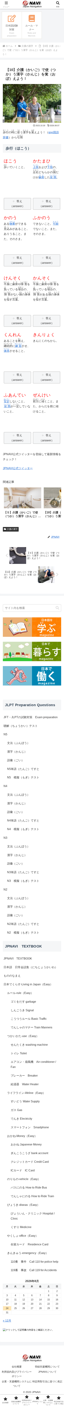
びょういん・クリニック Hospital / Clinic (33, 1216)
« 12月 (7, 1320)
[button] (54, 503)
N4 (5, 786)
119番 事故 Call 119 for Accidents (34, 1270)
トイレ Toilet (19, 1053)
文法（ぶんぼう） (18, 742)
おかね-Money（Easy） (22, 1135)
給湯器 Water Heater (25, 1084)
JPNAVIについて (47, 1371)
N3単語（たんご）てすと (23, 872)
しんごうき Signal (22, 1010)
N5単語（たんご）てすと (23, 768)
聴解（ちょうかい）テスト (21, 725)
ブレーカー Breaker (24, 1075)
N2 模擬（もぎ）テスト (23, 932)
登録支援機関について (47, 1366)
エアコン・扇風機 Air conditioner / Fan (33, 1064)
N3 (5, 837)
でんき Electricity (21, 1118)
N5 (5, 734)
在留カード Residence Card (29, 1244)
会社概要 (17, 1366)
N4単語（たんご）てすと (23, 820)
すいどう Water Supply (25, 1101)
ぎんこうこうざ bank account (29, 1153)
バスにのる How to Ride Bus (29, 1187)
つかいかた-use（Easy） (23, 1036)
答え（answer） (17, 204)
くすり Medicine (21, 1227)
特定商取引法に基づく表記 (47, 1381)
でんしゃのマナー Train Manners (31, 1027)
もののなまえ (12, 975)
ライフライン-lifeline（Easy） (26, 1092)
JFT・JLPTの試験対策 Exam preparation (31, 717)
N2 (5, 889)
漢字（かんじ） (17, 751)
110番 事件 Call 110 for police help (34, 1261)
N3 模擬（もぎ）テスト (23, 880)
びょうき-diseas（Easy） (23, 1204)
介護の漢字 (12, 529)
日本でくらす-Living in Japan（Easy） (28, 984)
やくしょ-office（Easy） (22, 1235)
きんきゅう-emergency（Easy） (27, 1253)
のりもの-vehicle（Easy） (24, 1179)
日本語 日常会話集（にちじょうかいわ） (31, 967)
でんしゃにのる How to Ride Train (32, 1196)
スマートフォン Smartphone (30, 1127)
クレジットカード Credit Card (30, 1161)
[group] (22, 504)
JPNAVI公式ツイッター (18, 468)
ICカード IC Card (23, 1170)
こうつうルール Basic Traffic (29, 1018)
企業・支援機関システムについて (17, 1383)
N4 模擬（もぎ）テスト (23, 829)
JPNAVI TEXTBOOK (18, 958)
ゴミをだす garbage (23, 1001)
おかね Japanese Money (26, 1144)
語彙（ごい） (15, 760)
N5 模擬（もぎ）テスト (23, 777)
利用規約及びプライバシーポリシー (17, 1374)
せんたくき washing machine (29, 1044)
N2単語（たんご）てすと (23, 923)
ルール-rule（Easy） (20, 992)
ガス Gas (16, 1110)
